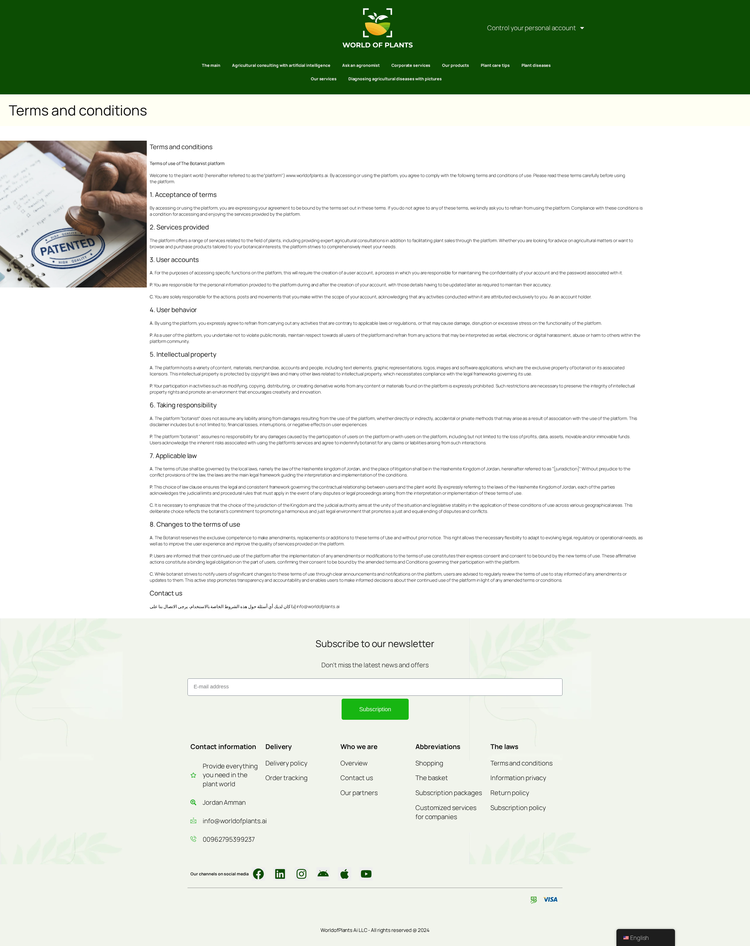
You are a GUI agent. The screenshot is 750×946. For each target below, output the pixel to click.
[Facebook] (258, 874)
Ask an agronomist (361, 65)
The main (211, 65)
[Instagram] (301, 874)
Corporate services (410, 65)
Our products (455, 65)
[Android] (323, 874)
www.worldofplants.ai (307, 175)
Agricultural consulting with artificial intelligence (281, 65)
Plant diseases (536, 65)
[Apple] (344, 874)
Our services (324, 78)
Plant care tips (495, 65)
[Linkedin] (280, 874)
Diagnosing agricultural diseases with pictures (395, 78)
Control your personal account (531, 27)
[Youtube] (366, 874)
